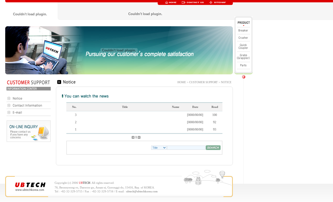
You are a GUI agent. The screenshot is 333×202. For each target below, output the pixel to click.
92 (214, 122)
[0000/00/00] (195, 115)
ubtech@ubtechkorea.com (142, 191)
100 (214, 115)
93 (214, 129)
